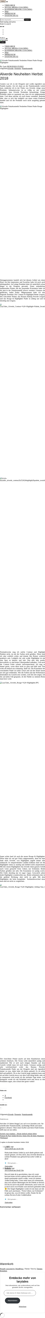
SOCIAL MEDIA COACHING (16, 7)
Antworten (8, 1166)
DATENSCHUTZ (11, 15)
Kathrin (8, 1168)
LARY (7, 1147)
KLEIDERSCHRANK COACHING (18, 9)
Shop (6, 11)
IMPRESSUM (10, 13)
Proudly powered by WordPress (12, 1269)
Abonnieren (12, 1301)
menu (3, 1)
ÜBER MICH (10, 5)
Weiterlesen (22, 1306)
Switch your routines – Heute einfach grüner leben (18, 1134)
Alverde (11, 68)
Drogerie (17, 68)
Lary (5, 66)
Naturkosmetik (27, 68)
